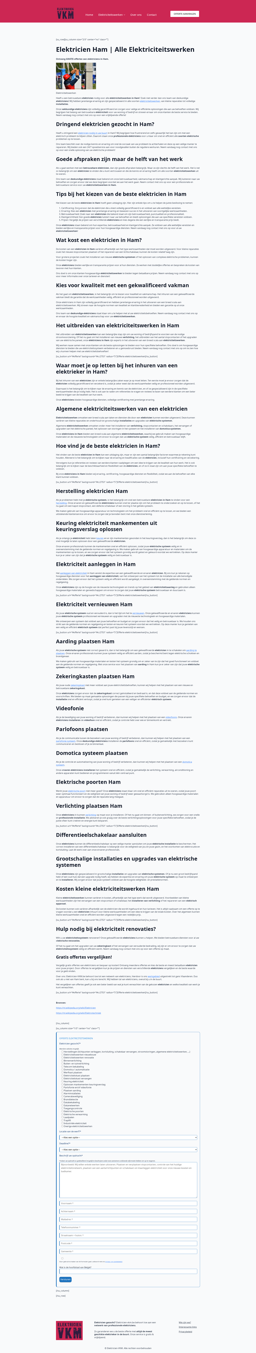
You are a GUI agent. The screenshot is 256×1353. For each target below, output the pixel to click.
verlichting (90, 814)
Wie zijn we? (185, 1322)
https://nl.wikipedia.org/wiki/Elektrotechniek (78, 1013)
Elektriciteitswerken (110, 15)
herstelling (61, 503)
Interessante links (188, 1327)
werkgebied (154, 976)
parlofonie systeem (65, 741)
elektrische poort (76, 790)
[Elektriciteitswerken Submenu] (125, 15)
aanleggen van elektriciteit (73, 573)
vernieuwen (138, 613)
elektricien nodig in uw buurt (92, 133)
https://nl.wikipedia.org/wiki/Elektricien (76, 1007)
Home (89, 15)
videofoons (171, 717)
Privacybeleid (185, 1331)
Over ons (136, 15)
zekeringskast (78, 685)
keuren (100, 538)
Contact (152, 15)
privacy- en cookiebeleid (113, 1262)
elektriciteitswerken (150, 101)
